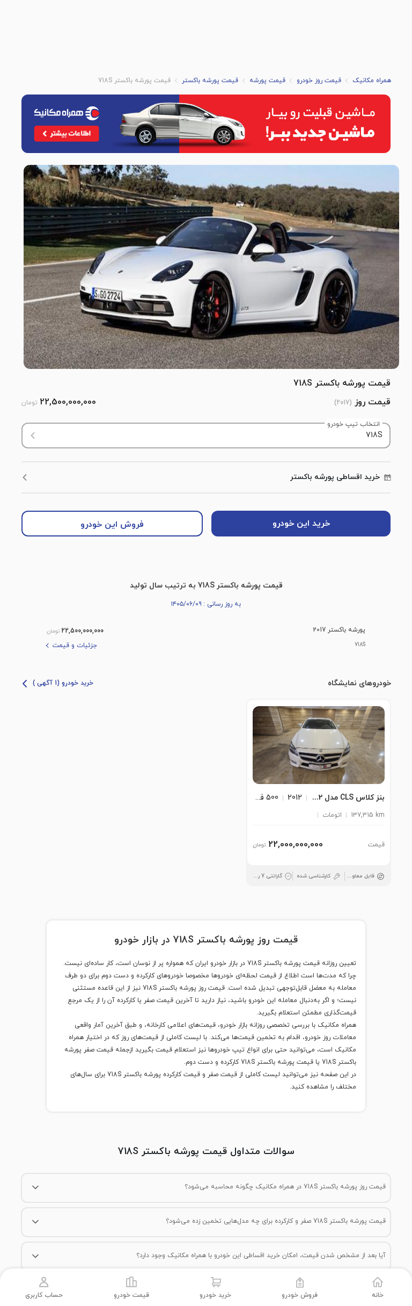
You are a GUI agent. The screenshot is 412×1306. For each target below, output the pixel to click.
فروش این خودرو (112, 525)
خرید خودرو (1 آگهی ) (63, 683)
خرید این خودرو (301, 523)
